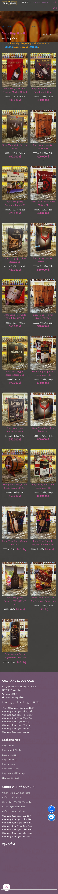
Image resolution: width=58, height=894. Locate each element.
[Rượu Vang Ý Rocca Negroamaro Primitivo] (15, 636)
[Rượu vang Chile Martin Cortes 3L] (15, 126)
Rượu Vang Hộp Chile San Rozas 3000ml (43, 90)
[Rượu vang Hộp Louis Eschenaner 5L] (43, 466)
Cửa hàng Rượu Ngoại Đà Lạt (16, 721)
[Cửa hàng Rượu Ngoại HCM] (9, 2)
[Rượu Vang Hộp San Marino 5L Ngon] (43, 296)
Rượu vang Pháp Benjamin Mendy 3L (15, 203)
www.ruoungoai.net (15, 697)
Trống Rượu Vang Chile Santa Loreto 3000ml (15, 486)
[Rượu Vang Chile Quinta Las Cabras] (15, 522)
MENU (27, 2)
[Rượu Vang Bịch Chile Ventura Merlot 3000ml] (15, 70)
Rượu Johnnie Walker (12, 750)
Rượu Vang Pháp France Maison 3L (43, 203)
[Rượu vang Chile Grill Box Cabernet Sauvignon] (43, 579)
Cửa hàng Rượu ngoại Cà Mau (16, 725)
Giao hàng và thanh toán (13, 806)
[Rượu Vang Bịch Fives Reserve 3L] (15, 240)
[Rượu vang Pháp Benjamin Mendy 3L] (15, 183)
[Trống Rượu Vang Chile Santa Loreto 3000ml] (15, 466)
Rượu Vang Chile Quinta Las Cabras (15, 542)
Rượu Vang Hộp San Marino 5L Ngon (43, 316)
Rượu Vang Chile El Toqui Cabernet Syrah (43, 542)
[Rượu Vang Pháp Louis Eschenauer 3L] (43, 353)
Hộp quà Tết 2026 (10, 778)
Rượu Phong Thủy (10, 768)
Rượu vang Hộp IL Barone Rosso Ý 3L (15, 373)
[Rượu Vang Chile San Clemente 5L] (43, 409)
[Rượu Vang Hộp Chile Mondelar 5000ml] (15, 296)
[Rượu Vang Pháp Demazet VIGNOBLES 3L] (15, 579)
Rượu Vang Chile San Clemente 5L (43, 429)
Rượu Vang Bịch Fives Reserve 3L (15, 260)
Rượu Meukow (9, 764)
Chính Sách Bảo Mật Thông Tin (17, 802)
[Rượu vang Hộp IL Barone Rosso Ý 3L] (15, 353)
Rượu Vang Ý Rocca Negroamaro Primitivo (14, 656)
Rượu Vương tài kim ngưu (14, 773)
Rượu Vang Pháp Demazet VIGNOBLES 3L (15, 601)
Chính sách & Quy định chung (16, 792)
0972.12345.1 (41, 2)
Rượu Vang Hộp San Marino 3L (43, 146)
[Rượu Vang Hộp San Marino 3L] (43, 126)
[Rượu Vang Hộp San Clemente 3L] (43, 240)
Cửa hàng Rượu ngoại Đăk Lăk (16, 728)
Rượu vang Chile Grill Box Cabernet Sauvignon (43, 599)
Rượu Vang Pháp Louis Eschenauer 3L (43, 373)
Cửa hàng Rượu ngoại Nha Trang (17, 714)
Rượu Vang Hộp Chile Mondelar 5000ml (15, 316)
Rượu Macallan (9, 754)
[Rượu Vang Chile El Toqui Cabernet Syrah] (43, 522)
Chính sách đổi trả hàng (13, 811)
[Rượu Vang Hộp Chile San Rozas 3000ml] (43, 70)
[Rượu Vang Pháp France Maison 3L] (43, 183)
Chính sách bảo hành (12, 797)
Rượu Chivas (8, 745)
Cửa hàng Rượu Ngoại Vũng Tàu (17, 718)
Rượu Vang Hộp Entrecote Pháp (15, 429)
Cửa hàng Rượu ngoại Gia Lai (15, 732)
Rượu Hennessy (9, 759)
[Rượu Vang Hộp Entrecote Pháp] (15, 409)
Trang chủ (9, 26)
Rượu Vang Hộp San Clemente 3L (43, 260)
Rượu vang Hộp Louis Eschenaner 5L (43, 486)
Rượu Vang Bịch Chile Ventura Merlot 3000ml (15, 90)
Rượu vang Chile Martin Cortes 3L (15, 146)
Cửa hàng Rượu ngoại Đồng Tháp (17, 711)
